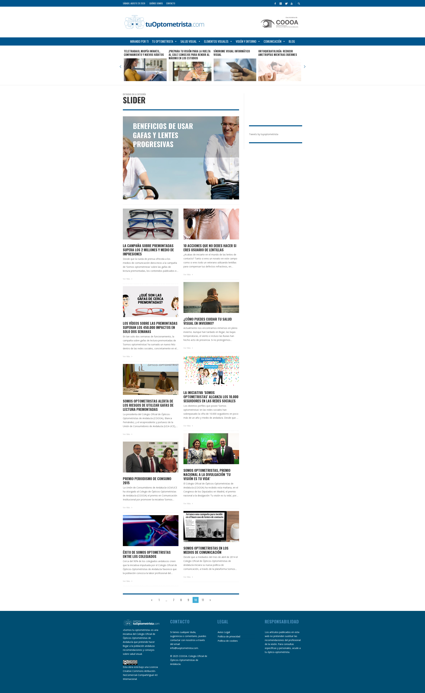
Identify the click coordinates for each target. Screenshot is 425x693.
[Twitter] (286, 3)
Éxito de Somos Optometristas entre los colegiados (147, 554)
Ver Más (126, 279)
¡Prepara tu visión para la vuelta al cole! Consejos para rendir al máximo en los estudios (190, 54)
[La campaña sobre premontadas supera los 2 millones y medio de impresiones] (145, 224)
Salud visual (188, 41)
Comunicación (272, 41)
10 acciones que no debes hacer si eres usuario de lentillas (209, 247)
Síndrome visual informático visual (231, 53)
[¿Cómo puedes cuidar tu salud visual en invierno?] (206, 297)
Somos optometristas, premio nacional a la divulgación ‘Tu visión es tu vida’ (207, 474)
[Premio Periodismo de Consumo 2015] (145, 457)
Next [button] (304, 67)
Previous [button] (120, 67)
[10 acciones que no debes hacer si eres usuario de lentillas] (206, 224)
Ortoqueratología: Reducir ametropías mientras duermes (277, 53)
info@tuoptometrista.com (184, 648)
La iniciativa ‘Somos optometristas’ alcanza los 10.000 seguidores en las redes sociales (210, 396)
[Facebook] (275, 3)
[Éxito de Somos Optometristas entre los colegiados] (145, 530)
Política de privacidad (229, 636)
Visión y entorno (246, 41)
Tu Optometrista (162, 41)
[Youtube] (291, 3)
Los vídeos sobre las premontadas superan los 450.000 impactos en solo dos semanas (150, 327)
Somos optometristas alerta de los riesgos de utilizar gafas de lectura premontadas (148, 405)
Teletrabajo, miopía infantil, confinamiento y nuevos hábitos (144, 53)
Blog (292, 41)
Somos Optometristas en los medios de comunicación (205, 550)
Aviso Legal (224, 632)
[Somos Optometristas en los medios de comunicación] (206, 526)
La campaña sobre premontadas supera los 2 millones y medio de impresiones (148, 249)
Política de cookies (228, 640)
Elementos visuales (216, 41)
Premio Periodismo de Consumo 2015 (147, 480)
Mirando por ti (139, 41)
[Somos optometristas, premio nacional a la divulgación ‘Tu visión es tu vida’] (206, 448)
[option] (145, 65)
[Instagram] (280, 3)
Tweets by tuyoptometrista (263, 134)
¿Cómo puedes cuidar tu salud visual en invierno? (207, 321)
